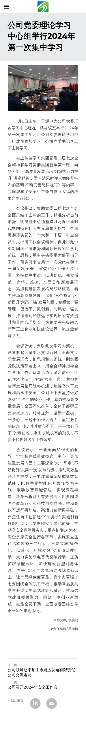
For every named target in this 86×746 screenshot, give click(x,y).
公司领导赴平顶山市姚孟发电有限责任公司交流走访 (41, 672)
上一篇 (12, 665)
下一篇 (12, 682)
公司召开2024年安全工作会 (33, 687)
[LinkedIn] (35, 703)
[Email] (51, 703)
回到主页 (17, 700)
